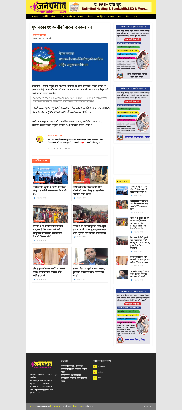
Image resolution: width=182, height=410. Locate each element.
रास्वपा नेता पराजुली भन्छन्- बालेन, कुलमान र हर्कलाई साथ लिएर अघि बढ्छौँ (89, 272)
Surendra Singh (88, 406)
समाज (80, 16)
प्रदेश (53, 16)
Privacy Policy (148, 406)
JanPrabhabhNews (43, 406)
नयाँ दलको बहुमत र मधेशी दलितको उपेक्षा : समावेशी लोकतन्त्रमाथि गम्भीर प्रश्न (50, 190)
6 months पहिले (80, 198)
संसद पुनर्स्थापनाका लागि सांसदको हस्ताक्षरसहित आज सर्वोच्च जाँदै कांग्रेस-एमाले (49, 272)
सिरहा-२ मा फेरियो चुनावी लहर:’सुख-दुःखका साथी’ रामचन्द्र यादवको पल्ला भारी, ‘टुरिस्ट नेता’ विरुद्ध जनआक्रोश (89, 229)
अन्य (135, 16)
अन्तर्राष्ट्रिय (100, 16)
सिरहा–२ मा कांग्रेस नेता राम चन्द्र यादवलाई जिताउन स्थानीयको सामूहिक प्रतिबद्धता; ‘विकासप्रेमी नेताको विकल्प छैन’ (48, 231)
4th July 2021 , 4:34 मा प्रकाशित (42, 38)
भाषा (119, 16)
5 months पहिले (40, 198)
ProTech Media (66, 406)
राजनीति (45, 16)
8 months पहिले (40, 279)
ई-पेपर (128, 16)
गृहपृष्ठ (36, 16)
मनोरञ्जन (111, 16)
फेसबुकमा (82, 142)
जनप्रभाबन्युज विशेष (39, 182)
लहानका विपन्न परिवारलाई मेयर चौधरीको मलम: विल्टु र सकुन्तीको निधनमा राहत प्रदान (88, 190)
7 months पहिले (80, 237)
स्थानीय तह (71, 16)
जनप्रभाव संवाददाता (39, 35)
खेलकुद (90, 16)
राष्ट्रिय (62, 16)
